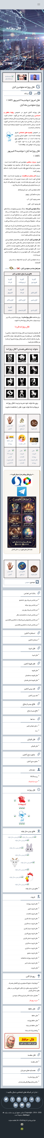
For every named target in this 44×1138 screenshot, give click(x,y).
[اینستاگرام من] (18, 1099)
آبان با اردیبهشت (22, 280)
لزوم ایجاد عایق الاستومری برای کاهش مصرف (23, 983)
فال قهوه (35, 670)
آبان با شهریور (10, 291)
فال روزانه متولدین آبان (23, 87)
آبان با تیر (34, 292)
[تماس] (12, 1099)
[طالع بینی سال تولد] (22, 861)
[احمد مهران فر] (34, 78)
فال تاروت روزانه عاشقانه (29, 958)
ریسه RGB (34, 776)
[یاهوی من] (37, 1099)
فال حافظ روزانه (10, 442)
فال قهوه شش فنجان (31, 680)
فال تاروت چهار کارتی (31, 928)
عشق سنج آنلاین (32, 761)
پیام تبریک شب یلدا (31, 1030)
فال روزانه (13, 27)
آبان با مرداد (22, 291)
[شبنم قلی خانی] (9, 78)
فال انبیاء (34, 443)
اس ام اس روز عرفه (31, 605)
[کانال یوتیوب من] (22, 1105)
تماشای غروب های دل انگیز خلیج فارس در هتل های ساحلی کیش (23, 989)
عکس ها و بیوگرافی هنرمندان (28, 1082)
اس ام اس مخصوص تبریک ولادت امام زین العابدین (21, 619)
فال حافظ (35, 1015)
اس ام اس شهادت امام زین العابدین (26, 624)
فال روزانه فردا (33, 1077)
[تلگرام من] (31, 1099)
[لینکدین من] (15, 1105)
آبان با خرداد (10, 280)
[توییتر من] (6, 1099)
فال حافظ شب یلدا (32, 1025)
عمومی (27, 582)
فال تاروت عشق (32, 953)
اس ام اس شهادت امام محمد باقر (27, 614)
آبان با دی (34, 310)
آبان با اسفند (10, 308)
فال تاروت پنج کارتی (31, 933)
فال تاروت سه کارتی (31, 923)
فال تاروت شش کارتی (30, 938)
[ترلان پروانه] (21, 78)
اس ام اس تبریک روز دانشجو (28, 600)
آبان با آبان (22, 300)
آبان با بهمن (22, 310)
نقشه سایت (12, 1120)
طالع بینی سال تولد (31, 888)
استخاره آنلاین (33, 640)
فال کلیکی (34, 746)
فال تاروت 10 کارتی (10, 461)
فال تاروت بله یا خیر (31, 963)
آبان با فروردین (34, 280)
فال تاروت (34, 967)
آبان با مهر (34, 300)
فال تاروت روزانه (34, 461)
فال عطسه (34, 1061)
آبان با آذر (10, 300)
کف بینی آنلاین (10, 427)
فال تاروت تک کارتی (31, 918)
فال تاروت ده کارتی (31, 948)
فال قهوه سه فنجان (31, 675)
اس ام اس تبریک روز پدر (30, 610)
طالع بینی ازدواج (22, 427)
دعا (36, 730)
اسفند (7, 268)
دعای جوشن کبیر (32, 726)
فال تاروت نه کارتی (31, 943)
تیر (15, 268)
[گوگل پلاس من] (28, 1105)
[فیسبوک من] (25, 1099)
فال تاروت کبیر (33, 908)
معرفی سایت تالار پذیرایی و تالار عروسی (25, 995)
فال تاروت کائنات (22, 461)
